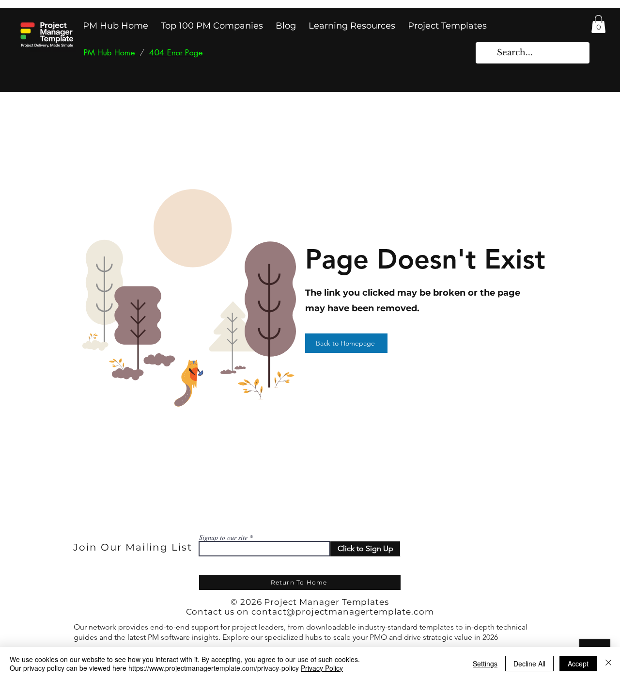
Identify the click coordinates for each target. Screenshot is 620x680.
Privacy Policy (322, 668)
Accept (578, 663)
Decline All (529, 663)
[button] (598, 24)
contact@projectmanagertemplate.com (342, 612)
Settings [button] (485, 663)
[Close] (608, 663)
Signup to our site (223, 537)
